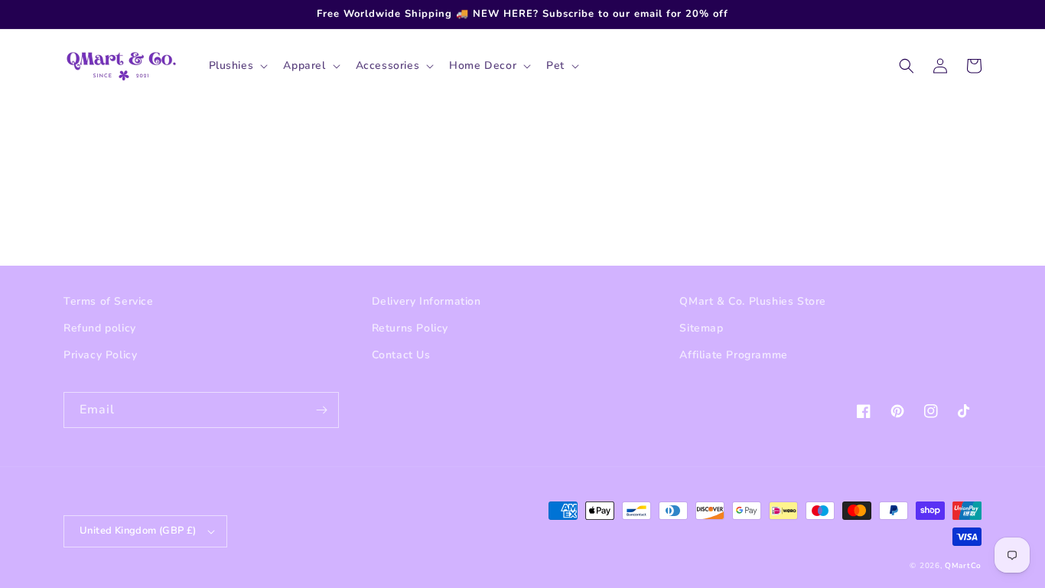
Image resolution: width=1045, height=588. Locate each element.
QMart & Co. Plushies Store (752, 301)
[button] (237, 66)
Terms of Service (108, 301)
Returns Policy (410, 328)
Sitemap (701, 328)
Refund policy (99, 328)
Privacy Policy (100, 355)
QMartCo (963, 565)
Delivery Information (426, 301)
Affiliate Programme (733, 355)
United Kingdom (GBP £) (138, 530)
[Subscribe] (321, 410)
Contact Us (401, 355)
